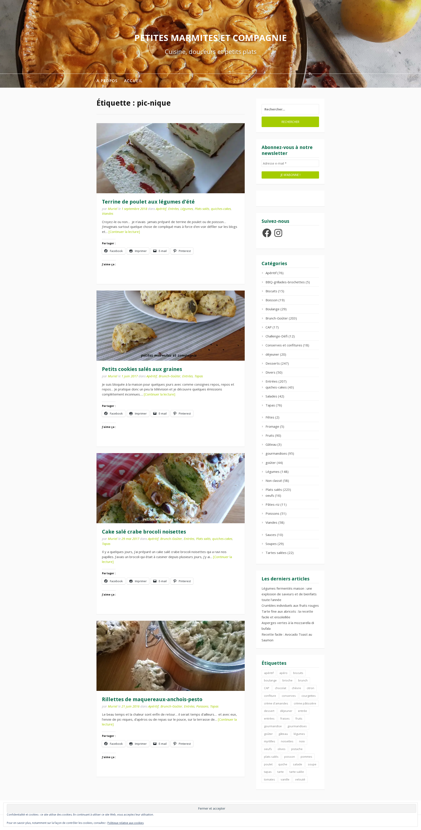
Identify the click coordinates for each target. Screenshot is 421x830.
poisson (289, 757)
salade (297, 764)
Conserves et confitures (284, 345)
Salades (271, 396)
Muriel (112, 208)
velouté (300, 779)
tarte (280, 772)
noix (302, 741)
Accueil (133, 80)
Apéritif (161, 208)
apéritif (269, 673)
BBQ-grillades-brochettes (285, 282)
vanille (285, 779)
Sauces (271, 534)
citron (310, 688)
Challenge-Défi (277, 336)
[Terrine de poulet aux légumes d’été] (170, 158)
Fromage (272, 426)
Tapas (198, 376)
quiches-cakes (221, 208)
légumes (299, 734)
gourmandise (273, 726)
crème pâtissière (305, 703)
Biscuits (271, 291)
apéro (283, 673)
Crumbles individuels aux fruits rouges (290, 605)
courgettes (308, 696)
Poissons (202, 706)
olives (281, 749)
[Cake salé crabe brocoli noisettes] (170, 488)
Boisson (272, 300)
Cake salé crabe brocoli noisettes (144, 532)
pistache (297, 749)
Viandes (107, 213)
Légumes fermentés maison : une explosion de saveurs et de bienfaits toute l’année (289, 594)
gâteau (283, 734)
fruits (298, 718)
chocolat (280, 688)
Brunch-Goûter (169, 376)
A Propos (107, 80)
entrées (269, 718)
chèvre (296, 688)
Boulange (273, 309)
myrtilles (269, 741)
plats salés (271, 757)
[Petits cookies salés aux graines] (170, 326)
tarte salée (296, 772)
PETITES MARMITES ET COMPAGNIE (210, 38)
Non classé (274, 480)
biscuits (298, 673)
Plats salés (202, 208)
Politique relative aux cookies (125, 823)
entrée (302, 711)
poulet (268, 764)
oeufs (270, 495)
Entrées (173, 208)
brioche (287, 680)
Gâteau (271, 444)
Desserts (273, 363)
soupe (312, 764)
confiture (270, 696)
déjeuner (272, 354)
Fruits (270, 435)
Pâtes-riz (273, 504)
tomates (269, 779)
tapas (268, 772)
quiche (282, 764)
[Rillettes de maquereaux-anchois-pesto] (170, 656)
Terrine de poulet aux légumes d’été (148, 202)
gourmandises (276, 453)
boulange (270, 680)
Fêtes (270, 417)
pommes (306, 757)
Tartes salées (276, 552)
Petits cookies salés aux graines (142, 369)
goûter (271, 462)
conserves (289, 696)
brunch (303, 680)
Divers (270, 372)
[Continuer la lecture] (124, 231)
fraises (285, 718)
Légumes (186, 208)
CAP (269, 327)
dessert (269, 711)
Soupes (271, 543)
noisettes (287, 741)
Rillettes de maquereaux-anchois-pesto (152, 699)
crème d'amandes (276, 703)
